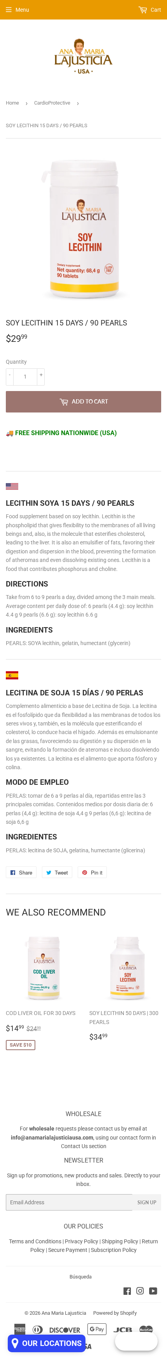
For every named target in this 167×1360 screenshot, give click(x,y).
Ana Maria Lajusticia (64, 1313)
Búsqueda (81, 1277)
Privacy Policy (81, 1241)
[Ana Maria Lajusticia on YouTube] (153, 1292)
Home (12, 103)
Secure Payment (68, 1250)
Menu (22, 10)
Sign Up (146, 1202)
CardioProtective (52, 103)
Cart (155, 10)
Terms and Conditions (35, 1241)
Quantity (16, 362)
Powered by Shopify (115, 1313)
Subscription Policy (114, 1250)
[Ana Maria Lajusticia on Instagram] (140, 1292)
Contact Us (74, 1146)
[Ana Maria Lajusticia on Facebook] (127, 1292)
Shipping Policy (120, 1241)
